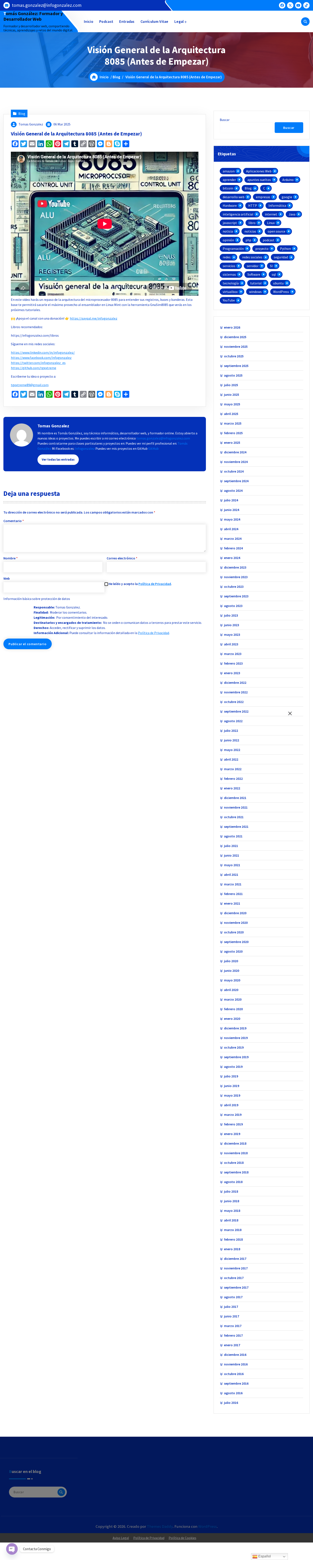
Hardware (230, 205)
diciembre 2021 (235, 798)
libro (252, 223)
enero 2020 (232, 1018)
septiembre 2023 (236, 596)
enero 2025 (232, 442)
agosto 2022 (233, 721)
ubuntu (278, 283)
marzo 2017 (232, 1326)
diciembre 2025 (235, 337)
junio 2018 (231, 1201)
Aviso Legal (121, 1538)
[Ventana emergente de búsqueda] (305, 21)
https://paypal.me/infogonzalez (93, 318)
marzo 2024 (232, 538)
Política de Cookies (182, 1538)
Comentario (13, 521)
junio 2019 (231, 1086)
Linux (271, 223)
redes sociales (252, 257)
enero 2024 (232, 558)
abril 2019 (231, 1105)
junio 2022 (231, 740)
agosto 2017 (233, 1297)
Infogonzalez (85, 448)
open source (276, 231)
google (287, 197)
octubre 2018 (234, 1162)
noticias (250, 231)
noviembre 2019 (236, 1038)
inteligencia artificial (238, 214)
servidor (252, 266)
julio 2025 (231, 385)
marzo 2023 (232, 654)
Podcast (106, 21)
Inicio (88, 21)
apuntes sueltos (259, 180)
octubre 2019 (234, 1047)
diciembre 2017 (235, 1258)
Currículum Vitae (154, 21)
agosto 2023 (233, 606)
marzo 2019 (232, 1114)
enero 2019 (232, 1134)
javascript (230, 223)
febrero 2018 (233, 1239)
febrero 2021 (233, 894)
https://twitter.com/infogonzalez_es (38, 363)
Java (292, 214)
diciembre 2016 (235, 1354)
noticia (228, 231)
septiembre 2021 (236, 826)
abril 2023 (231, 644)
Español (264, 1556)
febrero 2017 (233, 1335)
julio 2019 (231, 1076)
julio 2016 (231, 1402)
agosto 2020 (233, 951)
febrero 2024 (233, 548)
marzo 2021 (232, 884)
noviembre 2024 (236, 462)
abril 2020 (231, 990)
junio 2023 (231, 625)
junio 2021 (231, 855)
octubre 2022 (234, 702)
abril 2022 (231, 759)
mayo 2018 (232, 1210)
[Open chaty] (12, 1549)
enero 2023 (232, 673)
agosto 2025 (233, 375)
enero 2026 (232, 327)
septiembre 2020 (236, 942)
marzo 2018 (232, 1230)
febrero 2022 (233, 778)
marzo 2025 (232, 423)
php (248, 240)
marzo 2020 (232, 999)
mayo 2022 (232, 750)
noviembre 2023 (236, 577)
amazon (229, 171)
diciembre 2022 (235, 682)
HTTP (252, 205)
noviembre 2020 (236, 922)
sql (274, 274)
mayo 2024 (232, 519)
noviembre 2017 (236, 1268)
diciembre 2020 (235, 913)
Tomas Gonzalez (31, 124)
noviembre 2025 (236, 346)
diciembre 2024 (235, 452)
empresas (263, 197)
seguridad (281, 257)
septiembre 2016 (236, 1383)
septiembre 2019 (236, 1057)
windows (255, 292)
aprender (229, 180)
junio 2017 (231, 1316)
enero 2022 (232, 788)
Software (253, 274)
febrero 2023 (233, 663)
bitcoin (228, 188)
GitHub (153, 448)
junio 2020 (231, 970)
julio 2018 (231, 1191)
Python (285, 248)
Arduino (288, 180)
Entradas (126, 21)
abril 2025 (231, 414)
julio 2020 (231, 961)
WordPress (281, 292)
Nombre (10, 558)
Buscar (225, 120)
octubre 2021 (234, 817)
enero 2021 (232, 903)
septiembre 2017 (236, 1287)
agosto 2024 (233, 490)
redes (227, 257)
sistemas (229, 274)
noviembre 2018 (236, 1153)
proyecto (261, 248)
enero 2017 (232, 1345)
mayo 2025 (232, 404)
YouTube (229, 300)
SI (271, 266)
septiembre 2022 (236, 711)
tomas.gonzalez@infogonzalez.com (47, 5)
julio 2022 (231, 730)
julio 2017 (231, 1306)
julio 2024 (231, 500)
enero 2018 (232, 1249)
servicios (229, 266)
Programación (233, 248)
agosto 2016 (233, 1393)
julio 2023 (231, 615)
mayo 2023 (232, 634)
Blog (116, 76)
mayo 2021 (232, 865)
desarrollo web (233, 197)
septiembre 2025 (236, 366)
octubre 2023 (234, 586)
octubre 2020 (234, 932)
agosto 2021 (233, 836)
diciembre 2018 (235, 1143)
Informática (277, 205)
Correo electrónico (122, 558)
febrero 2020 (233, 1009)
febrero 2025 (233, 433)
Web (6, 578)
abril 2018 (231, 1220)
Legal (179, 21)
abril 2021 (231, 874)
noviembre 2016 (236, 1364)
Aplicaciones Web (258, 171)
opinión (228, 240)
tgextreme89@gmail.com (30, 385)
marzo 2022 (232, 769)
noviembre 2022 (236, 692)
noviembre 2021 (236, 807)
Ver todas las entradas (58, 459)
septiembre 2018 (236, 1172)
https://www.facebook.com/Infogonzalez (41, 357)
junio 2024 (231, 510)
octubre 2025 (234, 356)
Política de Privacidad (154, 584)
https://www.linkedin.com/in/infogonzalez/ (43, 352)
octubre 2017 (234, 1278)
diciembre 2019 (235, 1028)
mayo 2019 (232, 1095)
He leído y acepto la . (140, 584)
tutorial (256, 283)
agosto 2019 (233, 1066)
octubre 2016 (234, 1374)
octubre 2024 (234, 471)
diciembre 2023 (235, 567)
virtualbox (230, 292)
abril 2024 (231, 529)
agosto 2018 (233, 1182)
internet (271, 214)
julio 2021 (231, 846)
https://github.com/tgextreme (33, 368)
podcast (268, 240)
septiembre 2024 (236, 481)
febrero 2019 (233, 1124)
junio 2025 (231, 394)
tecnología (231, 283)
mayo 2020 (232, 980)
